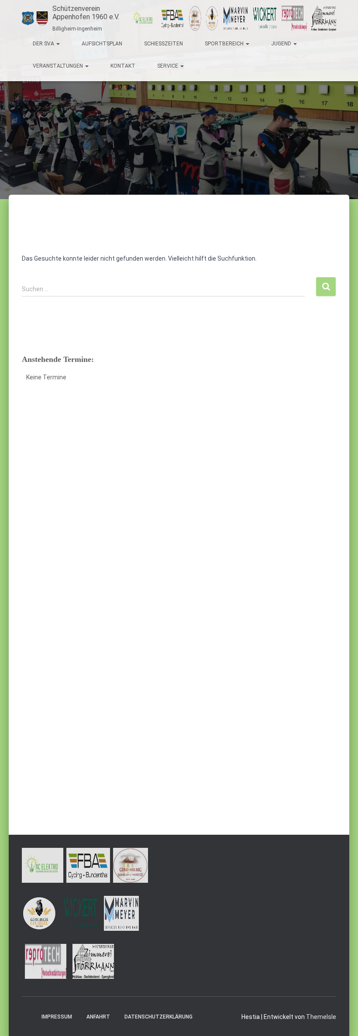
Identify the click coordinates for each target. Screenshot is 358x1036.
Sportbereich (225, 44)
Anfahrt (98, 1017)
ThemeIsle (321, 1016)
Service (168, 66)
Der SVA (44, 44)
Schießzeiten (163, 44)
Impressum (56, 1017)
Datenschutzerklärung (158, 1017)
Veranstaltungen (58, 66)
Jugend (282, 44)
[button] (57, 44)
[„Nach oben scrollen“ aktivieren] (341, 1018)
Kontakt (122, 66)
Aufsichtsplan (102, 44)
